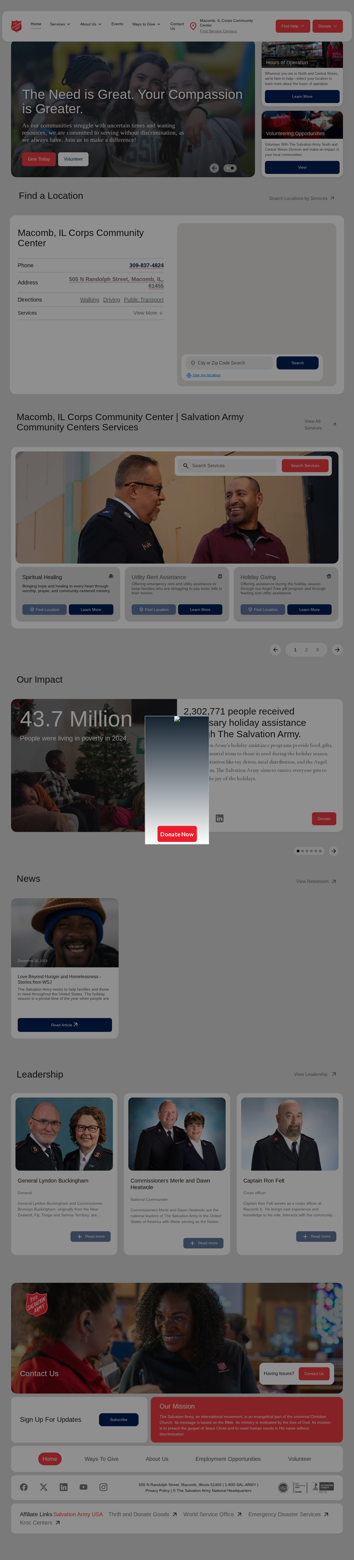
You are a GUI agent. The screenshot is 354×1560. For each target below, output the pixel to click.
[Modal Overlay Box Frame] (177, 780)
